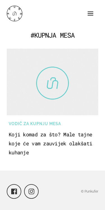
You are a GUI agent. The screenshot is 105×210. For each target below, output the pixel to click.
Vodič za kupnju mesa (35, 123)
